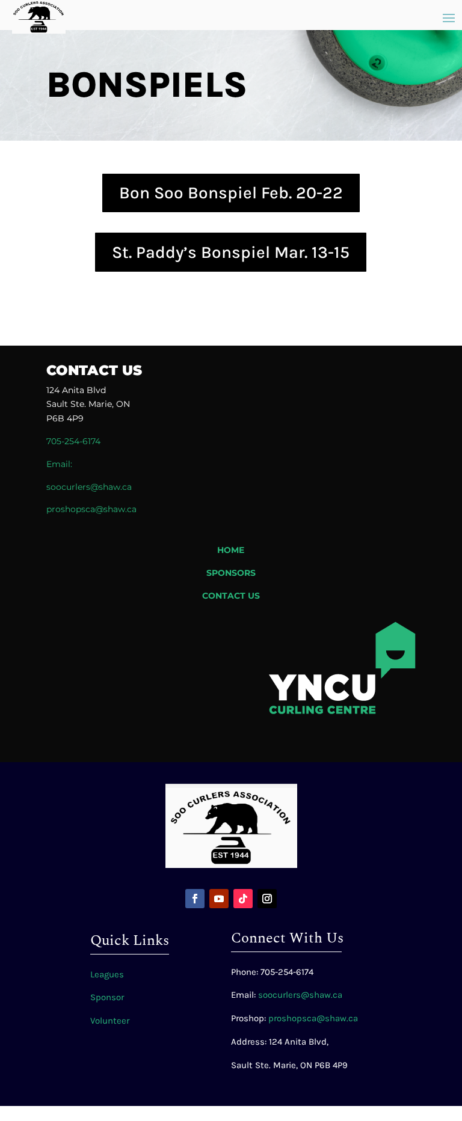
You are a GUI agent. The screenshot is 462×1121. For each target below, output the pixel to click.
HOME (230, 550)
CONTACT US (231, 595)
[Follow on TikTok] (243, 898)
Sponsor (107, 997)
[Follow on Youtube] (219, 898)
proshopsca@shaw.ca (313, 1018)
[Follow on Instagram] (267, 898)
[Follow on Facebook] (195, 898)
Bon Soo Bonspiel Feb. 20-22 (231, 193)
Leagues (107, 974)
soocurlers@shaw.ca (89, 486)
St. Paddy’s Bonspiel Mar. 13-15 (231, 252)
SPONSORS (231, 572)
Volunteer (109, 1020)
